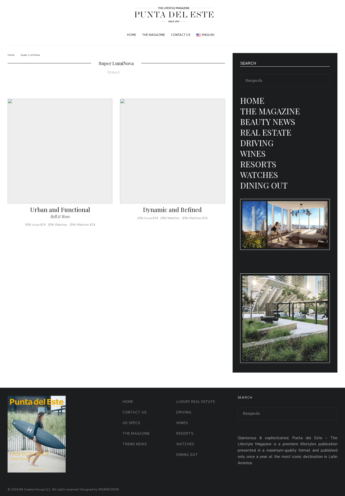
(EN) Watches (57, 225)
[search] (324, 80)
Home (131, 35)
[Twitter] (325, 35)
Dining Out (264, 185)
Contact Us (180, 35)
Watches (259, 174)
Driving (257, 142)
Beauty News (267, 121)
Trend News (134, 444)
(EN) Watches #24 (82, 225)
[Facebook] (316, 35)
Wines (253, 153)
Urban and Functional (60, 209)
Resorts (258, 164)
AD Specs (131, 423)
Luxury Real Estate (195, 402)
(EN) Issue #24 (35, 225)
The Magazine (153, 35)
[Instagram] (333, 35)
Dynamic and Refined (172, 209)
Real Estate (265, 132)
